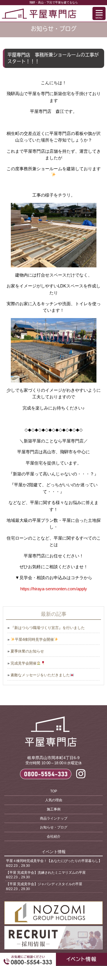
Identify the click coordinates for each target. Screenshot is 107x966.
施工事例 (53, 809)
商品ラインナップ (53, 818)
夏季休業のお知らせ (27, 651)
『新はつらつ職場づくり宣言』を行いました (48, 628)
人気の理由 (53, 800)
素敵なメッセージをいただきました (40, 675)
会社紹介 (53, 836)
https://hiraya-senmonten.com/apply (53, 588)
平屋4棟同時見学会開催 (34, 639)
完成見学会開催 (24, 663)
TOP (53, 791)
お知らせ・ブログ (53, 827)
